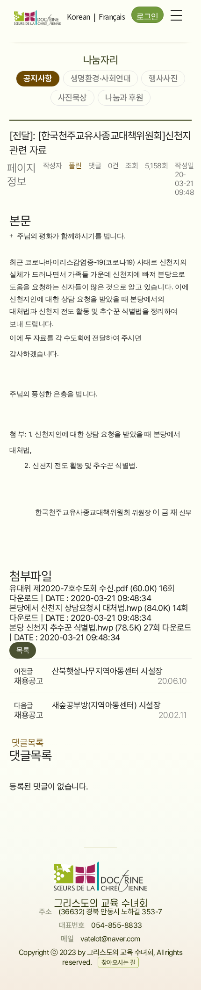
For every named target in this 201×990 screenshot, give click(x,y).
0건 (113, 165)
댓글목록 (27, 742)
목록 (22, 650)
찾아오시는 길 (118, 962)
